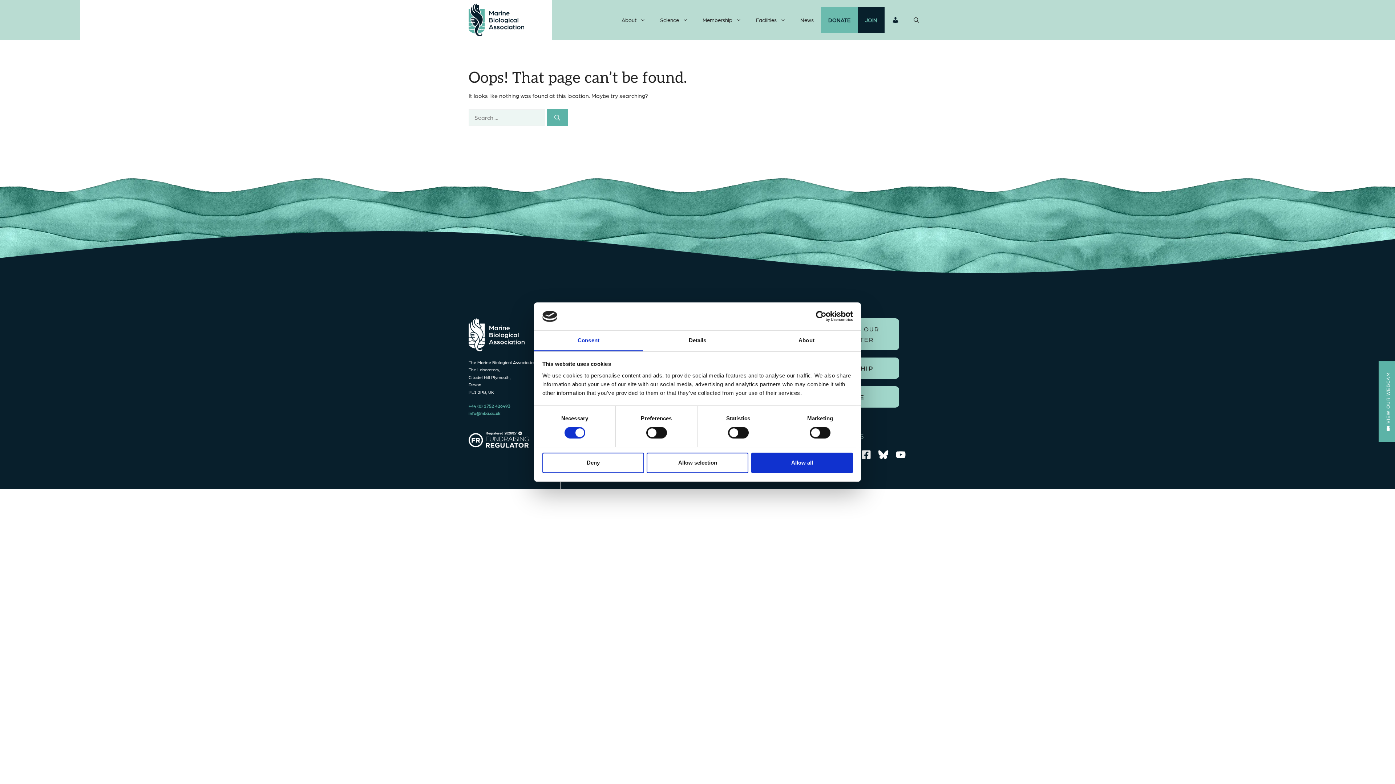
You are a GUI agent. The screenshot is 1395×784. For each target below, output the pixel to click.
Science (669, 20)
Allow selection (697, 463)
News (807, 20)
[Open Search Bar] (916, 20)
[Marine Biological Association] (496, 20)
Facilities (766, 20)
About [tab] (806, 340)
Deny (593, 463)
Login (895, 20)
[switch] (656, 432)
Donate (839, 20)
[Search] (557, 117)
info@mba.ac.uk (484, 413)
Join (871, 20)
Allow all (802, 463)
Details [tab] (698, 340)
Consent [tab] (588, 340)
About (629, 20)
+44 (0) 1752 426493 (489, 406)
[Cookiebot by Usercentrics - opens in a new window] (821, 316)
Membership (717, 20)
